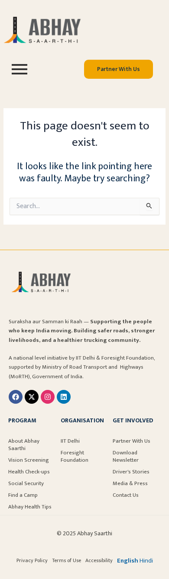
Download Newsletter (126, 456)
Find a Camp (23, 495)
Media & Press (130, 483)
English (127, 561)
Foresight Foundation (74, 456)
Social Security (26, 483)
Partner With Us (131, 441)
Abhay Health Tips (30, 506)
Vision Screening (28, 460)
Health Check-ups (29, 471)
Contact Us (126, 495)
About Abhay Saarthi (23, 444)
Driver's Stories (131, 471)
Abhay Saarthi (94, 533)
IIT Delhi (70, 441)
